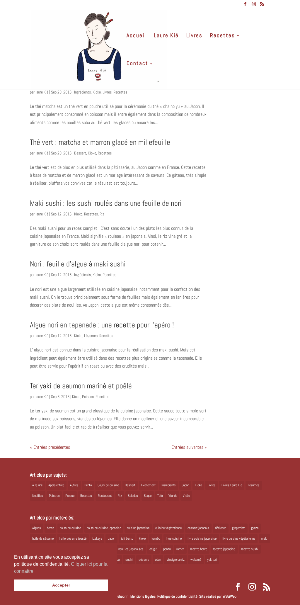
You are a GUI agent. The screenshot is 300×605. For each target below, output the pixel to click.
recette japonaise (224, 549)
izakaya (97, 538)
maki (264, 538)
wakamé (195, 559)
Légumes (91, 335)
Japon (185, 485)
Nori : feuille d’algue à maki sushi (78, 264)
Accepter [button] (61, 585)
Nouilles (37, 495)
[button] (37, 571)
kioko (142, 538)
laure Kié (41, 92)
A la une (37, 485)
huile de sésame (43, 538)
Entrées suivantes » (189, 447)
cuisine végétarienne (168, 528)
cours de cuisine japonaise (104, 528)
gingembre (238, 528)
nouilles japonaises (131, 549)
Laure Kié (166, 36)
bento (50, 528)
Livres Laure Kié (231, 485)
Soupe (147, 495)
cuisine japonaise (138, 528)
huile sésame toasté (72, 538)
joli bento (127, 538)
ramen (180, 549)
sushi (129, 559)
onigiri (153, 549)
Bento (88, 485)
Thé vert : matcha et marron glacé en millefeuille (100, 142)
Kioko (97, 92)
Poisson (88, 396)
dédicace (220, 528)
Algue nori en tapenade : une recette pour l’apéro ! (102, 325)
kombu (155, 538)
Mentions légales (143, 596)
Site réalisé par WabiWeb (217, 596)
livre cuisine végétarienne (238, 538)
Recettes (222, 36)
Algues (36, 528)
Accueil (136, 36)
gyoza (254, 528)
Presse (69, 495)
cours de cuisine (70, 528)
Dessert (80, 153)
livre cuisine (174, 538)
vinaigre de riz (176, 559)
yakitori (212, 559)
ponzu (167, 549)
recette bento (198, 549)
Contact (137, 64)
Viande (172, 495)
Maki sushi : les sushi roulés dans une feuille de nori (106, 203)
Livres (194, 36)
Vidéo (186, 495)
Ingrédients (82, 92)
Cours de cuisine (108, 485)
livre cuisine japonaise (202, 538)
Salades (133, 495)
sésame (144, 559)
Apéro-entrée (56, 485)
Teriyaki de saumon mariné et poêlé (81, 386)
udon (158, 559)
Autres (74, 485)
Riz (102, 214)
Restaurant (105, 495)
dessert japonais (198, 528)
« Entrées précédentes (50, 447)
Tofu (160, 495)
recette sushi (249, 549)
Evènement (148, 485)
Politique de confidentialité (177, 596)
